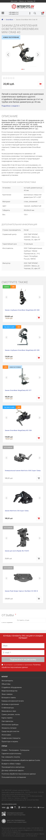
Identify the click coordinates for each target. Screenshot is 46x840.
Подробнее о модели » (11, 106)
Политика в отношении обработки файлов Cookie (21, 760)
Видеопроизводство (9, 691)
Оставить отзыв (23, 620)
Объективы (6, 684)
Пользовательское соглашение (14, 777)
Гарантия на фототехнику (11, 754)
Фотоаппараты (7, 681)
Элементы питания (9, 728)
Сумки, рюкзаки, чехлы (11, 714)
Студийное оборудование (12, 687)
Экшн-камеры (7, 694)
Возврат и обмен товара (11, 764)
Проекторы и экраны (10, 741)
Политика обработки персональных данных (19, 774)
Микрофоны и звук (9, 711)
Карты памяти (7, 718)
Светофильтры (7, 721)
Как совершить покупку (11, 757)
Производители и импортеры (13, 767)
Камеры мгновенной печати (13, 701)
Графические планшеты (11, 738)
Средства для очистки (10, 731)
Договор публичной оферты (13, 770)
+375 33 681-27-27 (14, 14)
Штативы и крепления (10, 704)
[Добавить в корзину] (40, 84)
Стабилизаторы (8, 708)
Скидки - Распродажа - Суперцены (15, 750)
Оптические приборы (10, 725)
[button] (8, 53)
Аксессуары (6, 735)
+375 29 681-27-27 (14, 12)
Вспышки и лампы (9, 698)
